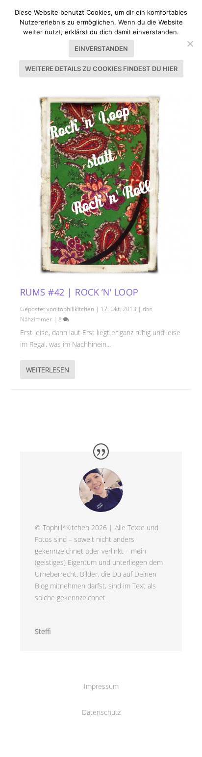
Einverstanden (101, 48)
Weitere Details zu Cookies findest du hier (101, 69)
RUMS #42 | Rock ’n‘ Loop (79, 292)
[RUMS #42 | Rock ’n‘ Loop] (101, 184)
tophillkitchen (76, 309)
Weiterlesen (47, 369)
